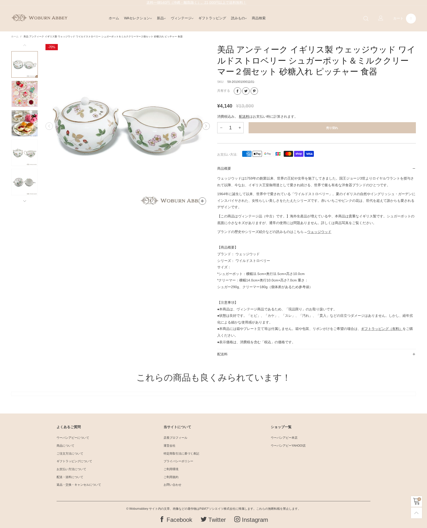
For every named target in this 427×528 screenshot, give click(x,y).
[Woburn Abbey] (39, 18)
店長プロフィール (175, 437)
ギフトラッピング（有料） (382, 329)
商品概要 (224, 168)
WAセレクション (137, 18)
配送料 (244, 116)
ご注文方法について (70, 453)
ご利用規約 (171, 477)
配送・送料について (70, 477)
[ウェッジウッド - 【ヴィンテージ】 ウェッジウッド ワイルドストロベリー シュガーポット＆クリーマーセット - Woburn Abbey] (127, 126)
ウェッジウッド (319, 232)
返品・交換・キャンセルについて (79, 484)
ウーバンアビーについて (73, 437)
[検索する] (366, 19)
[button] (49, 126)
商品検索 (259, 18)
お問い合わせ (172, 484)
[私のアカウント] (380, 19)
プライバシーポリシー (178, 461)
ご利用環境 (171, 469)
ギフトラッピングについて (74, 461)
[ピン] (254, 91)
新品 (160, 18)
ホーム (114, 18)
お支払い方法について (71, 469)
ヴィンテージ (181, 18)
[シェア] (237, 91)
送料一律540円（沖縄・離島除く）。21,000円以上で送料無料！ (196, 2)
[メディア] (202, 201)
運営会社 (169, 445)
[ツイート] (246, 91)
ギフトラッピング (212, 18)
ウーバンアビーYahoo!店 (288, 445)
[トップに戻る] (416, 512)
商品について (65, 445)
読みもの (238, 18)
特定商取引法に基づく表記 (181, 453)
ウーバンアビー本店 (284, 437)
